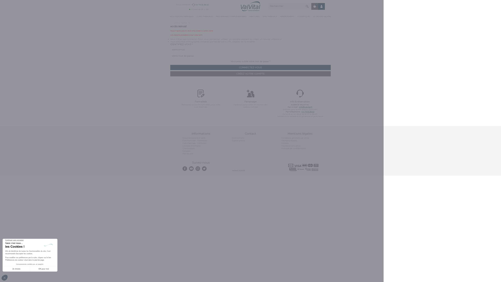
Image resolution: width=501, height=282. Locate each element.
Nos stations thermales (182, 16)
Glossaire (186, 151)
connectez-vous (250, 67)
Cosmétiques (303, 16)
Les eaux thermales (191, 146)
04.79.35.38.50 (308, 112)
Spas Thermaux (270, 16)
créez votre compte (250, 73)
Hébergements (287, 16)
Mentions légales (289, 140)
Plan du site (187, 153)
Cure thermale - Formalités (194, 140)
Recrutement (238, 138)
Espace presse (238, 140)
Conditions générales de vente (295, 138)
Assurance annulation (291, 146)
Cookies (285, 143)
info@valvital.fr (305, 107)
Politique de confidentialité (293, 148)
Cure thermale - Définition (194, 143)
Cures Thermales (204, 16)
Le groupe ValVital (322, 16)
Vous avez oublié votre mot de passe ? (250, 61)
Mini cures (255, 16)
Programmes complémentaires (231, 16)
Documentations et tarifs (193, 138)
